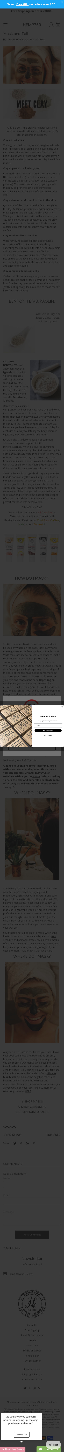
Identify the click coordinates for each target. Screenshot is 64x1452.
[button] (25, 1449)
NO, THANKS (48, 735)
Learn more (21, 1434)
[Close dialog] (62, 707)
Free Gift (22, 4)
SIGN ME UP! (48, 730)
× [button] (40, 1410)
